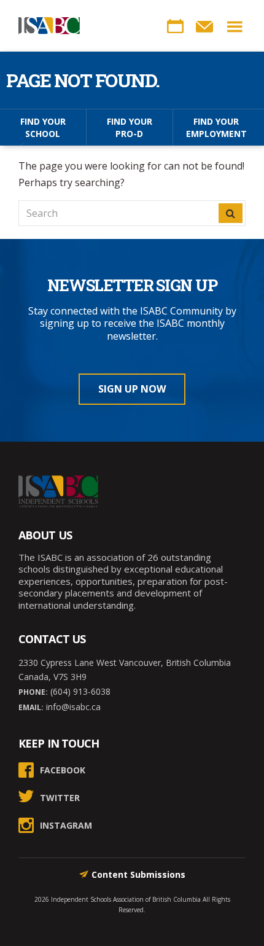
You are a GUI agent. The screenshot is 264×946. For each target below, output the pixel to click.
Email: (31, 707)
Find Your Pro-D (129, 127)
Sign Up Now (132, 389)
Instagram (66, 825)
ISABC (49, 25)
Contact (204, 26)
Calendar (175, 26)
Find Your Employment (216, 127)
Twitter (60, 797)
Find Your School (43, 127)
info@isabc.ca (72, 707)
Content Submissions (138, 874)
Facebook (62, 770)
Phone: (33, 692)
